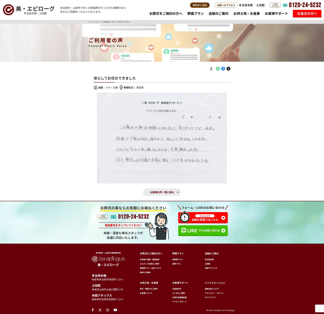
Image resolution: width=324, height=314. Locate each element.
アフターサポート (179, 301)
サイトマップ (210, 297)
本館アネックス (102, 295)
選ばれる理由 (145, 272)
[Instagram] (107, 309)
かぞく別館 (112, 87)
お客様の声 (176, 288)
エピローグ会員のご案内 (149, 263)
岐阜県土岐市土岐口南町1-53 (107, 289)
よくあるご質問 (178, 293)
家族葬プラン (177, 259)
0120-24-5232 (305, 5)
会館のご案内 (218, 13)
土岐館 (260, 5)
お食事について (146, 293)
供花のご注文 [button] (200, 5)
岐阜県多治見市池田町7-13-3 (107, 279)
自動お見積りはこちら (205, 218)
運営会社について (212, 288)
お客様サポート (276, 13)
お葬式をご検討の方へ (165, 13)
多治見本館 (246, 5)
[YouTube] (115, 309)
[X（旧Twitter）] (100, 309)
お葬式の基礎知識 (179, 297)
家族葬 (140, 87)
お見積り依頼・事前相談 (149, 259)
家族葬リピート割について (150, 268)
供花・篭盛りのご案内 (149, 288)
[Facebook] (93, 309)
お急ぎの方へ (307, 13)
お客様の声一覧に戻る (162, 192)
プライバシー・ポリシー (214, 293)
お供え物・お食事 (247, 13)
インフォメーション (215, 282)
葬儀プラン (195, 13)
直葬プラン (176, 263)
